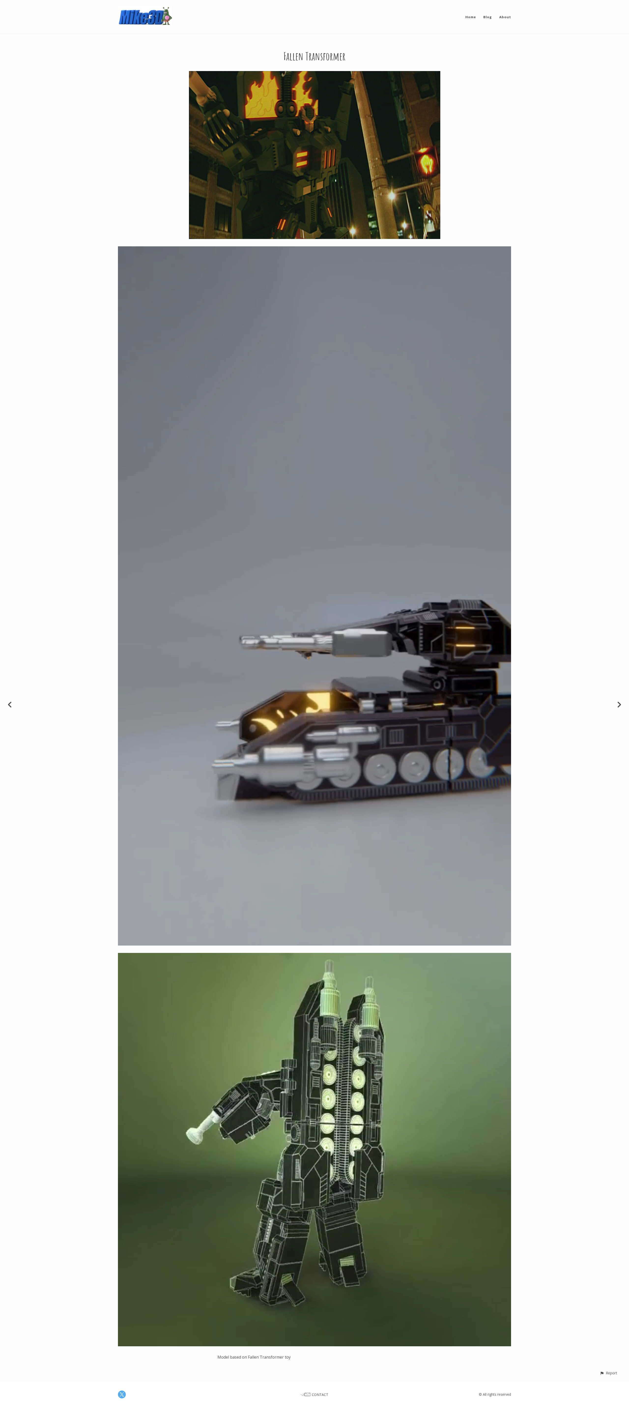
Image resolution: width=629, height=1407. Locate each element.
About (505, 17)
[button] (608, 1373)
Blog (487, 17)
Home (470, 17)
